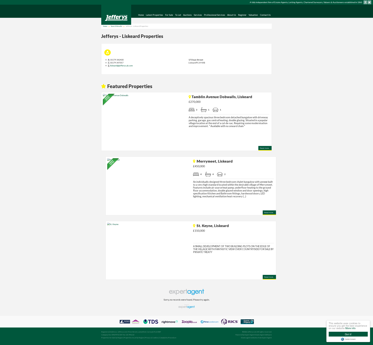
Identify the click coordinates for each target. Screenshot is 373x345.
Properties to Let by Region (134, 338)
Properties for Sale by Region (112, 338)
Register (242, 15)
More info (350, 328)
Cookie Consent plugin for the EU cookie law (348, 339)
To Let (178, 15)
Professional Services (214, 15)
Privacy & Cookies (151, 338)
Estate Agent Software (263, 335)
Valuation (253, 15)
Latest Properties (154, 15)
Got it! (348, 334)
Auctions (187, 15)
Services (198, 15)
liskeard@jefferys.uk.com (121, 65)
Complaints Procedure (167, 338)
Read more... (265, 148)
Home (141, 15)
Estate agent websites (249, 338)
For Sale (169, 15)
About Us (231, 15)
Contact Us (265, 15)
